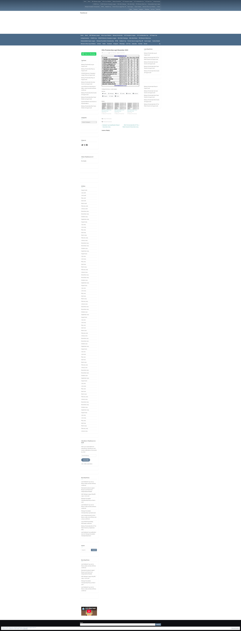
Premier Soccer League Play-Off (119, 6)
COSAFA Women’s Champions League (108, 4)
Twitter (130, 9)
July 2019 (83, 415)
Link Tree (152, 9)
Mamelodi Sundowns (107, 121)
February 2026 (84, 206)
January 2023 (84, 304)
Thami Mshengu (113, 52)
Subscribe (158, 9)
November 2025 (85, 214)
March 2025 (84, 235)
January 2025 (84, 240)
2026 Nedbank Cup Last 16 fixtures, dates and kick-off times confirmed (88, 506)
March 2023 (84, 298)
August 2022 (84, 317)
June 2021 (83, 354)
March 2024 (84, 267)
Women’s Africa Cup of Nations (149, 6)
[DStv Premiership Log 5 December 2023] (107, 106)
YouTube (140, 43)
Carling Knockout (156, 1)
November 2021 (85, 341)
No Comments (122, 53)
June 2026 (83, 195)
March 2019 (84, 425)
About (89, 1)
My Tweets (83, 161)
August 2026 (84, 190)
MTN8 (102, 6)
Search (81, 622)
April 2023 (83, 296)
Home (85, 1)
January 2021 (84, 367)
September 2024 (85, 251)
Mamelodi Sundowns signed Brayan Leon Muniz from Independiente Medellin (87, 489)
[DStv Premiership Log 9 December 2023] (133, 106)
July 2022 (83, 319)
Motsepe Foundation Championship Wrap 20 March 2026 (88, 500)
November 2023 (85, 277)
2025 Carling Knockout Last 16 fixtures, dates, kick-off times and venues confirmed (88, 517)
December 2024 (85, 243)
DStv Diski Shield (131, 4)
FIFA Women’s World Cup (141, 4)
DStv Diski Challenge (121, 4)
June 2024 (83, 259)
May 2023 (83, 293)
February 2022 (84, 333)
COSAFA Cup (96, 4)
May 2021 (83, 357)
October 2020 (84, 375)
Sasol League (130, 6)
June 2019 (83, 418)
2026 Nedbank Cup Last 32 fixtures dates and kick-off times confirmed (88, 483)
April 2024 (83, 264)
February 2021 (84, 365)
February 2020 (84, 396)
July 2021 (83, 351)
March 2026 (84, 203)
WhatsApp (147, 9)
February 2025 (84, 237)
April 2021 (83, 359)
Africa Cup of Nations (106, 1)
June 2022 (83, 322)
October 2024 (84, 248)
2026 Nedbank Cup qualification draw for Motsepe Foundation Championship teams (88, 534)
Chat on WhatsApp (90, 54)
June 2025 (83, 227)
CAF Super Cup (148, 1)
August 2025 (84, 222)
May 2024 (83, 261)
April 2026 (83, 200)
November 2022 (85, 309)
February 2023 (84, 301)
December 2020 (85, 370)
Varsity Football (138, 6)
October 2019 (84, 407)
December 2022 (85, 306)
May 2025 (83, 229)
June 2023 (83, 290)
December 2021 (84, 338)
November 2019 (85, 404)
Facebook (136, 9)
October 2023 (84, 280)
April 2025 (83, 232)
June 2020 (83, 386)
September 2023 (85, 282)
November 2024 (85, 245)
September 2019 (85, 410)
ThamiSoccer (83, 13)
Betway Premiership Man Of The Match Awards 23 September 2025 (88, 527)
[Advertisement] (120, 23)
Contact (158, 6)
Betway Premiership (117, 1)
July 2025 (83, 224)
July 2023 (83, 288)
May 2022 (83, 325)
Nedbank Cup (108, 6)
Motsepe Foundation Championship (92, 6)
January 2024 (84, 272)
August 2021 (84, 349)
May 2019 (83, 420)
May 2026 (83, 198)
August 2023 (84, 285)
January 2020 (84, 399)
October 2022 (84, 312)
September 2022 (85, 314)
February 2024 (84, 269)
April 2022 (83, 327)
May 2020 (83, 388)
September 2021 (85, 346)
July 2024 (83, 256)
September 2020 (85, 378)
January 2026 (84, 208)
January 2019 (84, 431)
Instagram (141, 9)
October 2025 (84, 216)
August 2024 (84, 253)
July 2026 (83, 192)
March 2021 (84, 362)
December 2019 (85, 402)
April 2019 (83, 423)
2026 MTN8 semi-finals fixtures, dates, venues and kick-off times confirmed (88, 88)
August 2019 (84, 412)
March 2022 (84, 330)
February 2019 (84, 428)
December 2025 (85, 211)
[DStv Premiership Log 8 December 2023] (120, 106)
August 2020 (84, 380)
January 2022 (84, 335)
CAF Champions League (127, 1)
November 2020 (85, 372)
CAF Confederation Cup (139, 1)
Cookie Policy (25, 628)
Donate (145, 43)
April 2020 (83, 391)
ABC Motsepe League (96, 1)
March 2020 (84, 394)
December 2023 (85, 274)
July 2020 (83, 383)
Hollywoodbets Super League (154, 4)
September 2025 (85, 219)
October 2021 (84, 343)
